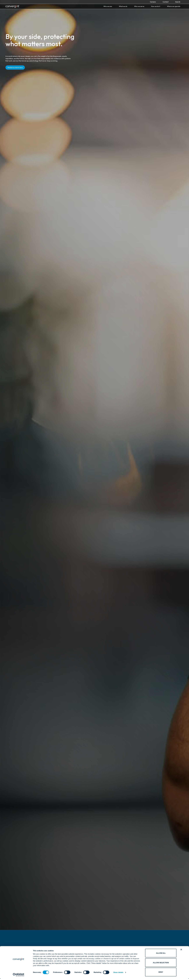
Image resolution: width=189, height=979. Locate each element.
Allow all (161, 953)
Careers (153, 2)
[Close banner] (181, 949)
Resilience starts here (15, 67)
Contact (165, 2)
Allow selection (161, 963)
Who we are (107, 6)
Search (177, 2)
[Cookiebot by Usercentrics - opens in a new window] (18, 974)
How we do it (155, 6)
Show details (118, 972)
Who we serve (139, 6)
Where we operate (173, 6)
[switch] (67, 972)
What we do (123, 6)
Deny (160, 972)
